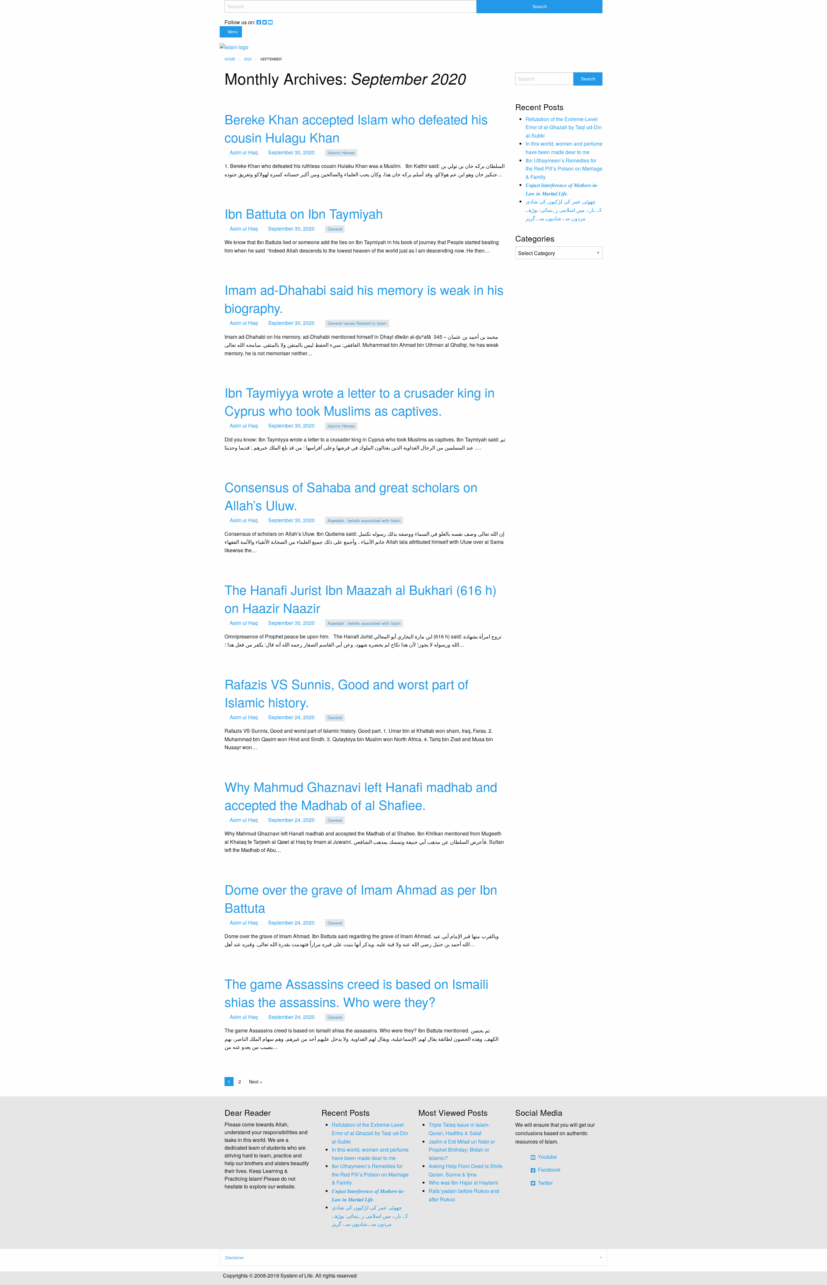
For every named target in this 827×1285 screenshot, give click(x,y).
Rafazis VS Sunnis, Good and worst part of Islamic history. (346, 692)
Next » (255, 1081)
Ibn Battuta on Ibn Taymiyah (304, 213)
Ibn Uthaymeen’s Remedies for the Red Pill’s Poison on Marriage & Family (564, 169)
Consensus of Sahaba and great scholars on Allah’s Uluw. (351, 495)
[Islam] (234, 46)
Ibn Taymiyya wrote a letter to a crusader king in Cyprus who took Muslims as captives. (360, 401)
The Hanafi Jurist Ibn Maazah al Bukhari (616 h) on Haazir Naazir (361, 598)
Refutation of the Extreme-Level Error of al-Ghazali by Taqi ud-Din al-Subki (564, 127)
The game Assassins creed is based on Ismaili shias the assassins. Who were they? (356, 992)
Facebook (548, 1169)
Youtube (547, 1156)
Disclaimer (234, 1257)
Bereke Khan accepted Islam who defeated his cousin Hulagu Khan (356, 127)
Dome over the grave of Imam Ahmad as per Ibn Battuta (361, 898)
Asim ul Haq (244, 152)
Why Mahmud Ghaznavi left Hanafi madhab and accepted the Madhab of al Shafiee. (361, 795)
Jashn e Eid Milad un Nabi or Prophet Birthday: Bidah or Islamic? (462, 1150)
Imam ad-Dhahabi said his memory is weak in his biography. (364, 298)
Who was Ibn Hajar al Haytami (463, 1182)
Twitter (545, 1183)
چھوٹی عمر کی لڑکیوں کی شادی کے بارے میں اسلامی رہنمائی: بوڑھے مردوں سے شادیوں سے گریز (564, 210)
